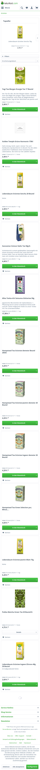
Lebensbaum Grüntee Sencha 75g (20, 41)
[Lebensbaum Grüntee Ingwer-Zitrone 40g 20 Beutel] (20, 650)
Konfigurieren (32, 767)
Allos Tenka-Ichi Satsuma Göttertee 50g (18, 298)
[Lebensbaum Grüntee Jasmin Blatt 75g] (20, 546)
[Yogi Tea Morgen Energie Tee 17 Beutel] (20, 75)
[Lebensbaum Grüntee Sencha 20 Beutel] (20, 180)
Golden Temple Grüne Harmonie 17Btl (17, 141)
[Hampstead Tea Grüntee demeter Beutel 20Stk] (20, 337)
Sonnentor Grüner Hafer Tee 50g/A (16, 246)
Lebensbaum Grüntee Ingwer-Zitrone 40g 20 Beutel (19, 665)
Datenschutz (13, 743)
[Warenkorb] (37, 8)
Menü (7, 8)
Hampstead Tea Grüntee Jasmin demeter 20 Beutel (20, 404)
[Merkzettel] (27, 8)
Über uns (10, 736)
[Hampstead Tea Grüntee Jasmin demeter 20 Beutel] (20, 389)
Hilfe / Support (19, 736)
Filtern (6, 56)
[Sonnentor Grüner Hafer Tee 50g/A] (20, 232)
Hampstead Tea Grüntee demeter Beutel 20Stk (18, 352)
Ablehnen (6, 767)
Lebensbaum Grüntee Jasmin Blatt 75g (18, 560)
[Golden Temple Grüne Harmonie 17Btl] (20, 128)
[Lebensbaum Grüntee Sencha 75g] (20, 32)
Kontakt (28, 736)
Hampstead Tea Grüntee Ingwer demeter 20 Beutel (20, 456)
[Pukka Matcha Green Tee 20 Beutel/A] (20, 598)
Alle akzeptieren (18, 767)
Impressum (27, 743)
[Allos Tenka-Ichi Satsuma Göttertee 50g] (20, 284)
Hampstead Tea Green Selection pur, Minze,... (17, 508)
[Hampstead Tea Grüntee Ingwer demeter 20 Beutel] (20, 441)
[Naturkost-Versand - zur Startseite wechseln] (9, 3)
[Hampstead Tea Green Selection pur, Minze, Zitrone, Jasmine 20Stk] (20, 494)
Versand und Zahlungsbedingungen (13, 739)
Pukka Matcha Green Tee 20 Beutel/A (17, 612)
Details (18, 632)
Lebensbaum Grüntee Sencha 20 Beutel (18, 194)
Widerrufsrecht (31, 739)
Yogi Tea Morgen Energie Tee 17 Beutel (17, 89)
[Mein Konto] (32, 8)
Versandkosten (7, 729)
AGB (20, 743)
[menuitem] (5, 8)
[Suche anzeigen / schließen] (22, 8)
